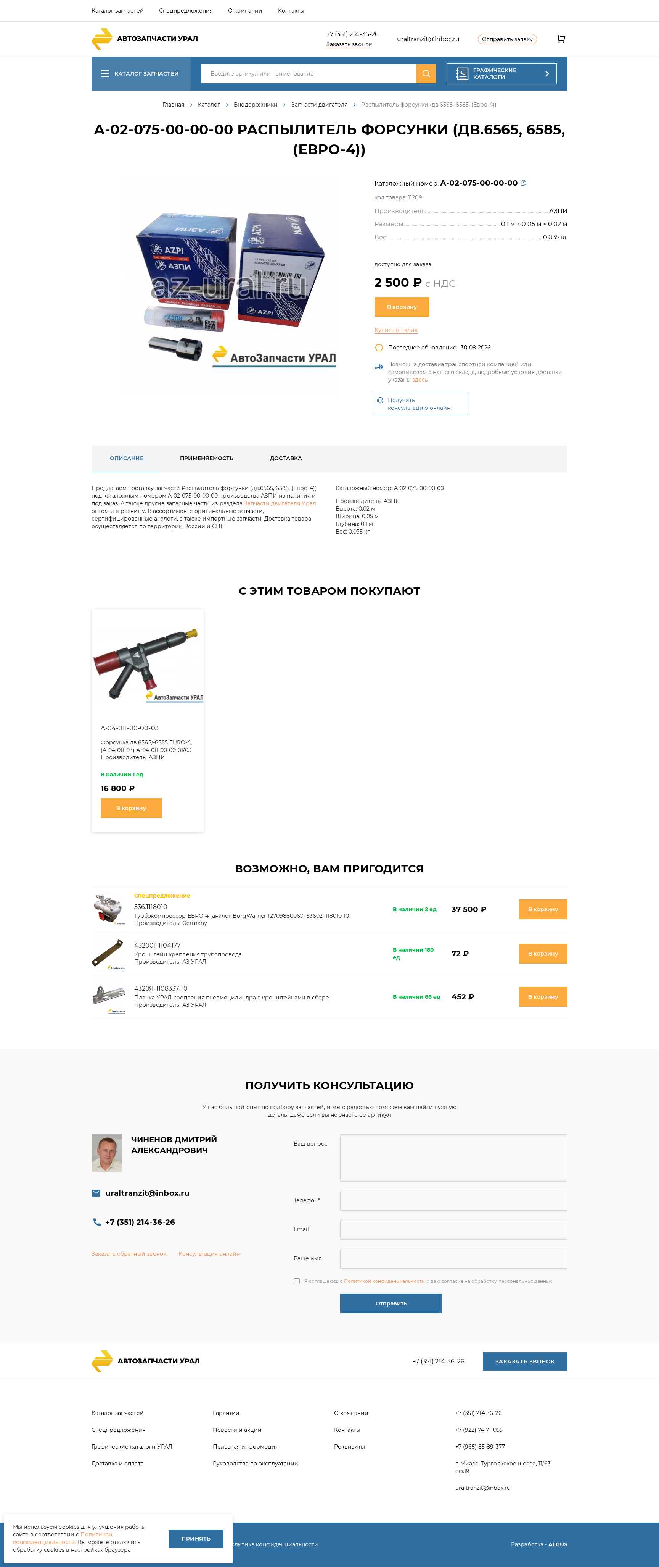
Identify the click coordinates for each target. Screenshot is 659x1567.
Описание (126, 458)
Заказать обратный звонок (129, 1253)
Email (301, 1229)
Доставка (286, 458)
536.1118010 (150, 906)
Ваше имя (307, 1258)
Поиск (426, 73)
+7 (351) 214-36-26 (352, 34)
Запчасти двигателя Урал (280, 503)
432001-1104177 (157, 945)
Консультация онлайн (209, 1253)
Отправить (391, 1303)
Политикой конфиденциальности (384, 1281)
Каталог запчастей (146, 73)
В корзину (402, 307)
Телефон (307, 1200)
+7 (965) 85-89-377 (480, 1446)
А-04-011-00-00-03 (130, 728)
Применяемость (206, 458)
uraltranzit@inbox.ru (428, 39)
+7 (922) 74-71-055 (479, 1429)
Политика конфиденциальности (272, 1544)
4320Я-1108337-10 (161, 988)
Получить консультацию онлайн (419, 404)
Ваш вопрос (311, 1143)
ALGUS (557, 1544)
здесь (420, 379)
